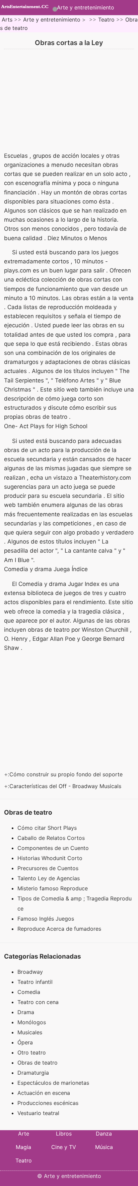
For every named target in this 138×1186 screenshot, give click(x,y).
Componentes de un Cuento (53, 848)
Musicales (29, 1032)
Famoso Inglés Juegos (46, 918)
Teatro (106, 19)
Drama (25, 1012)
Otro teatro (31, 1052)
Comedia (28, 992)
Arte (23, 1133)
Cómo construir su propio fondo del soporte (66, 774)
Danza (104, 1133)
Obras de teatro (37, 1062)
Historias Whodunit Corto (50, 858)
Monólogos (31, 1022)
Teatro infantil (35, 981)
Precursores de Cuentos (48, 868)
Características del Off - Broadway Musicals (66, 786)
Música (104, 1147)
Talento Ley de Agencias (49, 878)
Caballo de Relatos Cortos (51, 838)
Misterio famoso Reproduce (53, 888)
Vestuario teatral (38, 1113)
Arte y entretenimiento (85, 7)
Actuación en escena (43, 1092)
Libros (64, 1133)
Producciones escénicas (47, 1103)
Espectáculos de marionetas (53, 1082)
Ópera (25, 1042)
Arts (7, 19)
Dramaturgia (33, 1072)
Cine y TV (63, 1147)
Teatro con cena (38, 1002)
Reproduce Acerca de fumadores (60, 928)
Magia (23, 1147)
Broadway (30, 971)
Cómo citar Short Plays (47, 827)
